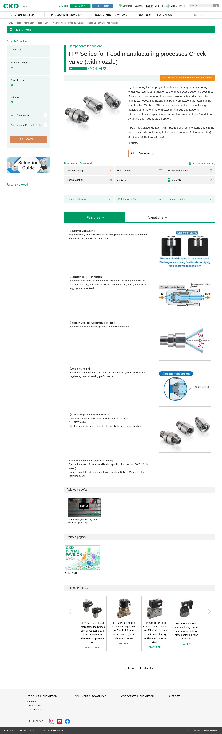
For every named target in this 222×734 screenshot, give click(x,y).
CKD (11, 6)
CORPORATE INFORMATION (137, 696)
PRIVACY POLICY (28, 730)
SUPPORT (174, 696)
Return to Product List (141, 668)
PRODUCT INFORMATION (42, 696)
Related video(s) (77, 199)
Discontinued (35, 710)
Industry (32, 701)
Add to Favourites (140, 153)
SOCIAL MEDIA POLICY (54, 730)
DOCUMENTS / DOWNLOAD (90, 696)
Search (29, 139)
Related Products (178, 199)
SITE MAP (8, 730)
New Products (35, 705)
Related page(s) (127, 199)
